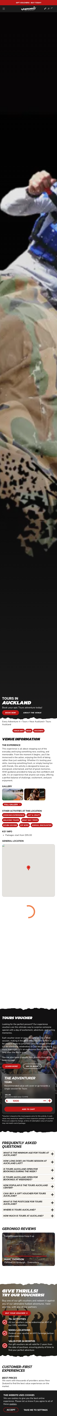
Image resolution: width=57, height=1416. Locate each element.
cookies (13, 1404)
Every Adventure (11, 721)
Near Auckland (37, 721)
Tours (25, 721)
